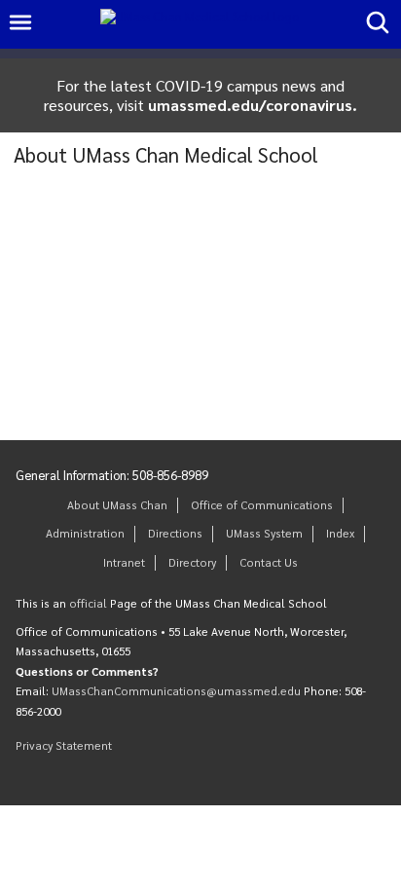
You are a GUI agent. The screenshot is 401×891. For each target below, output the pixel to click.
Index (340, 533)
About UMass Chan (117, 505)
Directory (192, 562)
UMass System (264, 533)
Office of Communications (262, 505)
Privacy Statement (64, 745)
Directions (175, 533)
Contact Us (268, 562)
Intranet (124, 562)
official (88, 603)
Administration (85, 533)
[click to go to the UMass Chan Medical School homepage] (199, 24)
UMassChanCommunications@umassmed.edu (176, 691)
